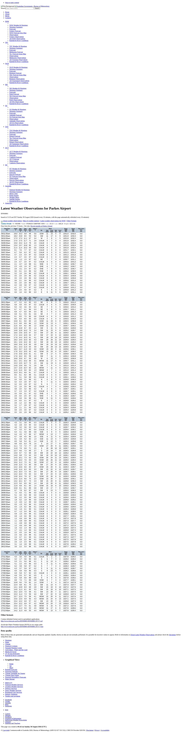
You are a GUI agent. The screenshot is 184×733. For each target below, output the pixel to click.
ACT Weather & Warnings (18, 151)
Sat (10, 666)
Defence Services (11, 688)
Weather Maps (14, 197)
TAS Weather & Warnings (18, 130)
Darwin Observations (16, 180)
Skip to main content (12, 3)
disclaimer (172, 635)
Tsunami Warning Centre (13, 648)
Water (7, 642)
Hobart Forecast (14, 136)
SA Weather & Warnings (17, 109)
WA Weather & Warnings (17, 88)
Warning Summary (15, 171)
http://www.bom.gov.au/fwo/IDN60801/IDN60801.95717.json (22, 626)
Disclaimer (89, 730)
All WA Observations (16, 102)
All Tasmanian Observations (18, 144)
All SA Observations (16, 123)
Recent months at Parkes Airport (41, 226)
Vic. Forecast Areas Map (17, 54)
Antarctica (8, 203)
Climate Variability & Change (15, 673)
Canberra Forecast (15, 157)
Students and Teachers (12, 723)
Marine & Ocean (10, 652)
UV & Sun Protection (12, 654)
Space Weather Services (13, 690)
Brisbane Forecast (15, 73)
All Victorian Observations (18, 60)
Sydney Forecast (15, 31)
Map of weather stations (31, 221)
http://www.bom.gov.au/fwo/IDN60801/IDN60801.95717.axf (22, 621)
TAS (6, 127)
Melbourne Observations (17, 58)
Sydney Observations (16, 37)
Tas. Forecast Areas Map (17, 138)
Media (7, 16)
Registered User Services (13, 692)
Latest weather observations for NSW (52, 221)
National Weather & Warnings (19, 190)
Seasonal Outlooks (11, 671)
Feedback (8, 717)
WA (6, 84)
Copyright (6, 730)
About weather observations (12, 221)
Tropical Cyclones (11, 646)
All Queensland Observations (19, 81)
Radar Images (14, 195)
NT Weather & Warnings (17, 169)
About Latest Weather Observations (142, 635)
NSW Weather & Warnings (18, 25)
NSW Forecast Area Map (17, 33)
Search (3, 8)
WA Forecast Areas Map (17, 96)
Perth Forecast (14, 94)
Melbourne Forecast (16, 52)
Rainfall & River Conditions (18, 40)
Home (7, 12)
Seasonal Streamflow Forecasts (15, 677)
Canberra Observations (17, 163)
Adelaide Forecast (15, 115)
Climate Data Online (12, 675)
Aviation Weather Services (14, 687)
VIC (6, 42)
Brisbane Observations (17, 79)
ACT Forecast (14, 159)
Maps (11, 668)
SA (6, 106)
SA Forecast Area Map (17, 117)
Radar (11, 664)
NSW (7, 21)
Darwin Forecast (15, 174)
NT (6, 165)
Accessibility (105, 730)
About (7, 14)
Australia (8, 186)
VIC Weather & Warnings (18, 46)
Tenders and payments (12, 696)
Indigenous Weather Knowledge (16, 720)
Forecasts (12, 29)
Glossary (8, 722)
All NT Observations (16, 182)
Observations (13, 35)
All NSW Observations (17, 39)
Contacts (8, 18)
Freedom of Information (13, 718)
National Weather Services (14, 685)
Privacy (97, 730)
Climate (7, 644)
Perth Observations (15, 100)
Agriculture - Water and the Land (16, 650)
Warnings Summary (16, 27)
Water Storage (10, 679)
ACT (7, 148)
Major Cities (13, 194)
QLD (7, 63)
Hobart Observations (16, 142)
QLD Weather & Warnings (18, 67)
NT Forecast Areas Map (17, 176)
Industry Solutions (11, 694)
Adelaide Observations (17, 121)
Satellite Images (14, 199)
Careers (7, 714)
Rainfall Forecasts (11, 669)
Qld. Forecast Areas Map (17, 75)
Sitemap (8, 715)
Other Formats (71, 221)
